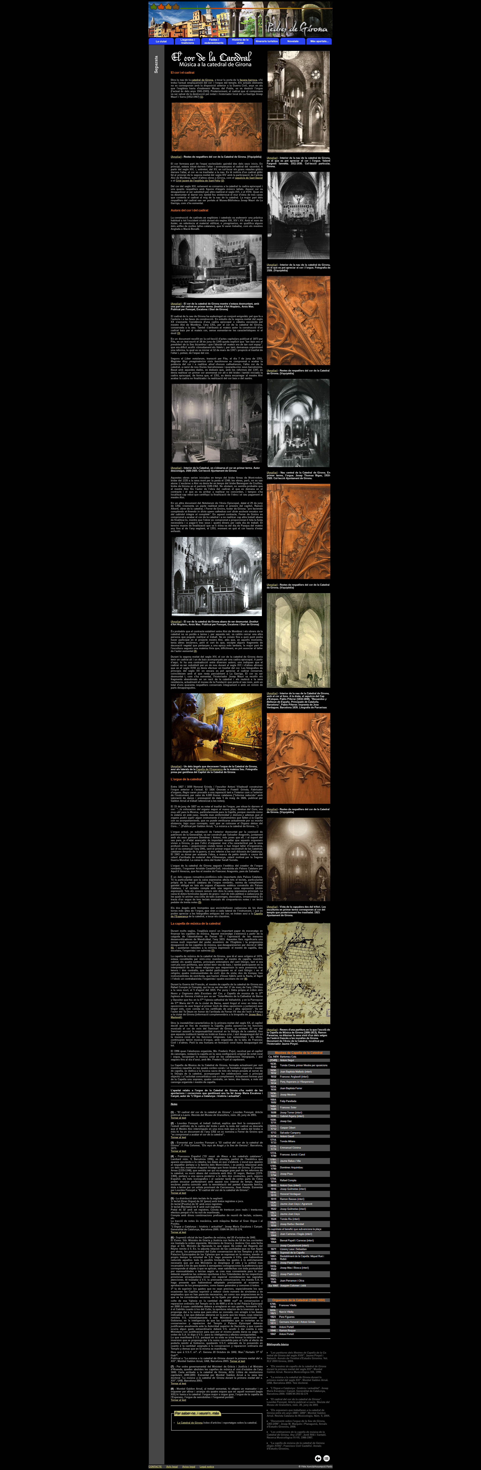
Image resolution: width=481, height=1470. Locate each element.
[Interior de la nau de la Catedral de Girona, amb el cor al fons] (298, 686)
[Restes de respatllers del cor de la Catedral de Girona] (217, 150)
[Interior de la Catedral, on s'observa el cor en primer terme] (217, 461)
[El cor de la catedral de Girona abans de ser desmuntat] (217, 615)
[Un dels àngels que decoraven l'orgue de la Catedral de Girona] (217, 759)
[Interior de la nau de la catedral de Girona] (299, 151)
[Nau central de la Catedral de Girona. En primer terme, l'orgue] (299, 466)
